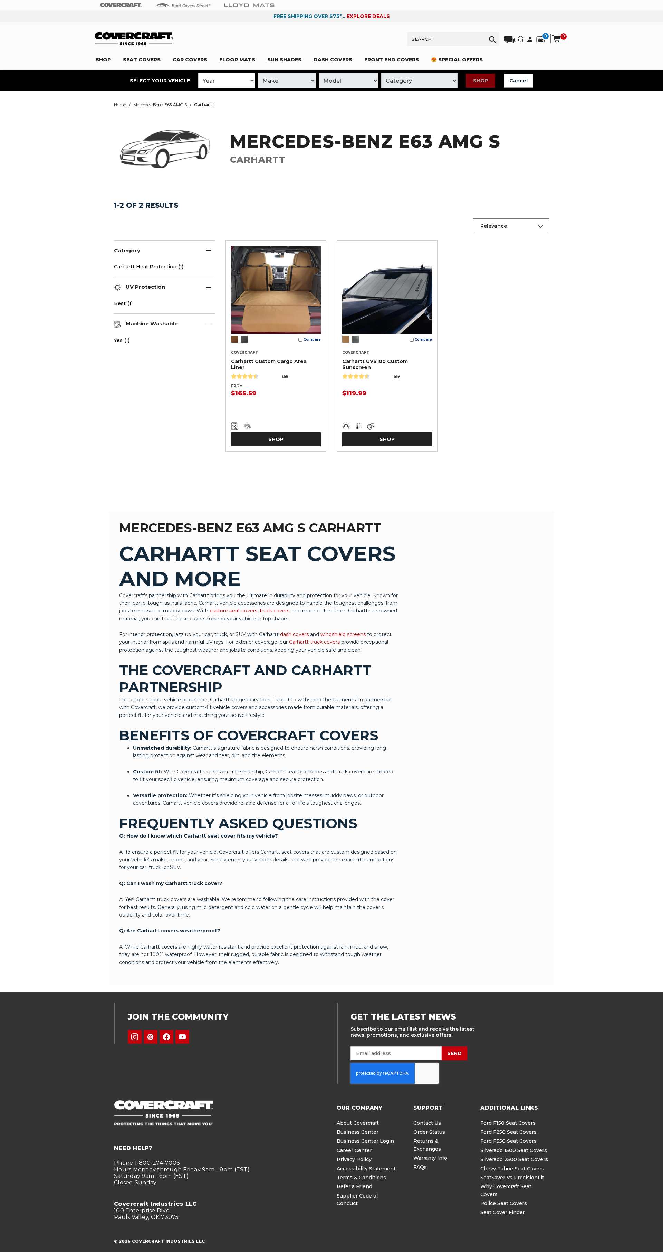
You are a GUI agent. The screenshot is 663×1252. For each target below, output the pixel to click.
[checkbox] (160, 340)
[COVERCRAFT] (134, 39)
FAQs (420, 1167)
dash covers (294, 634)
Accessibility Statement (366, 1168)
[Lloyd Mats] (249, 5)
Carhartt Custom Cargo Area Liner (269, 364)
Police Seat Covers (503, 1203)
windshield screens (343, 634)
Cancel (518, 81)
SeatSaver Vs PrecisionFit (512, 1177)
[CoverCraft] (121, 5)
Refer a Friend (354, 1186)
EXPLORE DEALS (368, 16)
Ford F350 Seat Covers (508, 1141)
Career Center (354, 1150)
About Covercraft (358, 1123)
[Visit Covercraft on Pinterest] (150, 1037)
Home (120, 104)
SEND (454, 1053)
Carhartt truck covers (314, 642)
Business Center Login (365, 1141)
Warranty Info (430, 1158)
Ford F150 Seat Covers (508, 1123)
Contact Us (427, 1123)
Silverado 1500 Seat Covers (513, 1150)
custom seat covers (233, 611)
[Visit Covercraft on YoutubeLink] (182, 1037)
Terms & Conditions (361, 1177)
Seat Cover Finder (502, 1212)
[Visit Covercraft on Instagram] (135, 1037)
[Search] (492, 39)
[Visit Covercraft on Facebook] (166, 1037)
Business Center (357, 1132)
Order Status (429, 1132)
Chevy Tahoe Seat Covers (512, 1168)
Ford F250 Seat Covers (508, 1132)
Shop (480, 81)
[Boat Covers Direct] (183, 5)
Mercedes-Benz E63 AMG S (160, 104)
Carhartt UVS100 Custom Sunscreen (375, 364)
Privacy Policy (354, 1159)
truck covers (274, 611)
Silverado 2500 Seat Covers (514, 1159)
